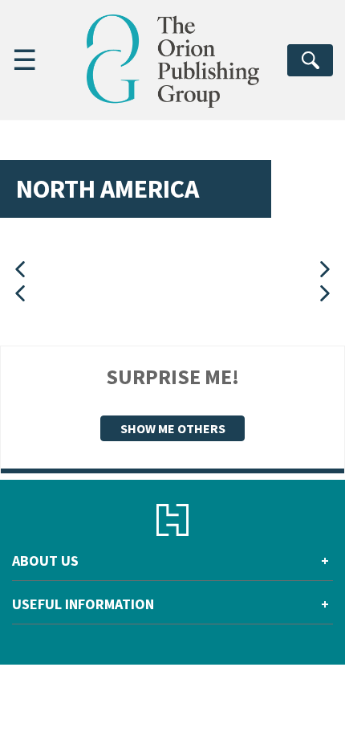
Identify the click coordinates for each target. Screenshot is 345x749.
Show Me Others (172, 428)
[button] (20, 270)
